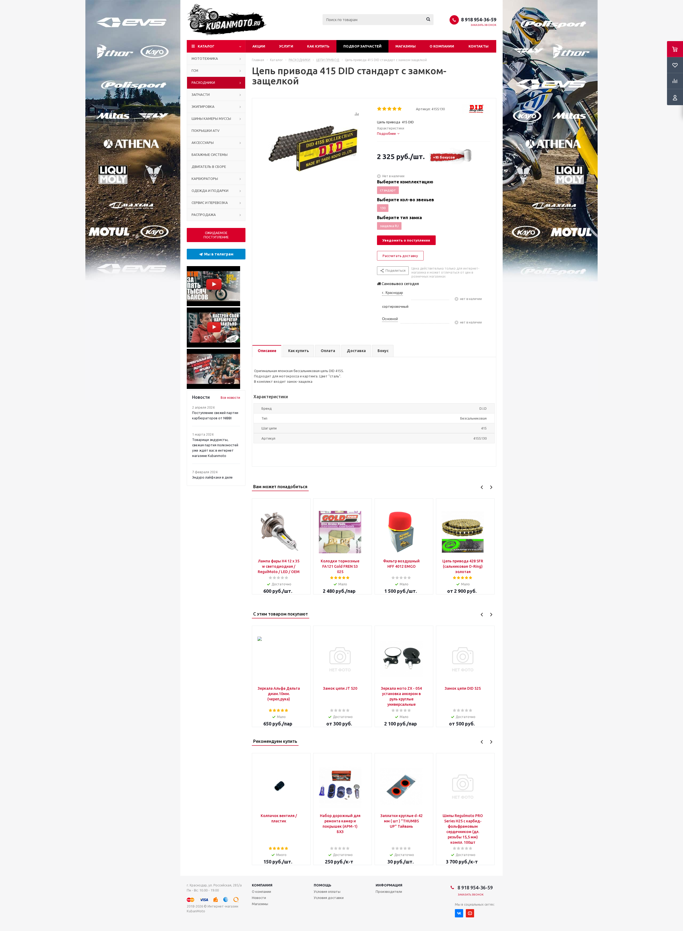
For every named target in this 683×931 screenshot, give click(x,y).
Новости (259, 898)
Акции (258, 46)
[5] (399, 109)
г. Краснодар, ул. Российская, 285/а (214, 885)
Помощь (322, 885)
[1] (379, 109)
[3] (389, 109)
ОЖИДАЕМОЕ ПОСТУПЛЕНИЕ (216, 235)
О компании (442, 46)
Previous (482, 487)
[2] (384, 109)
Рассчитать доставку (400, 256)
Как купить (318, 46)
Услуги (286, 46)
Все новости (230, 397)
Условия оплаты (327, 891)
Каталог (206, 46)
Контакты (478, 46)
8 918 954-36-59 (478, 19)
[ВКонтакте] (459, 913)
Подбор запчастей (362, 46)
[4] (394, 109)
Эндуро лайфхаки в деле (212, 477)
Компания (262, 885)
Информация (389, 885)
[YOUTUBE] (470, 913)
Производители (389, 891)
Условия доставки (329, 898)
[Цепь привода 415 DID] (313, 151)
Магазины (405, 46)
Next (491, 487)
